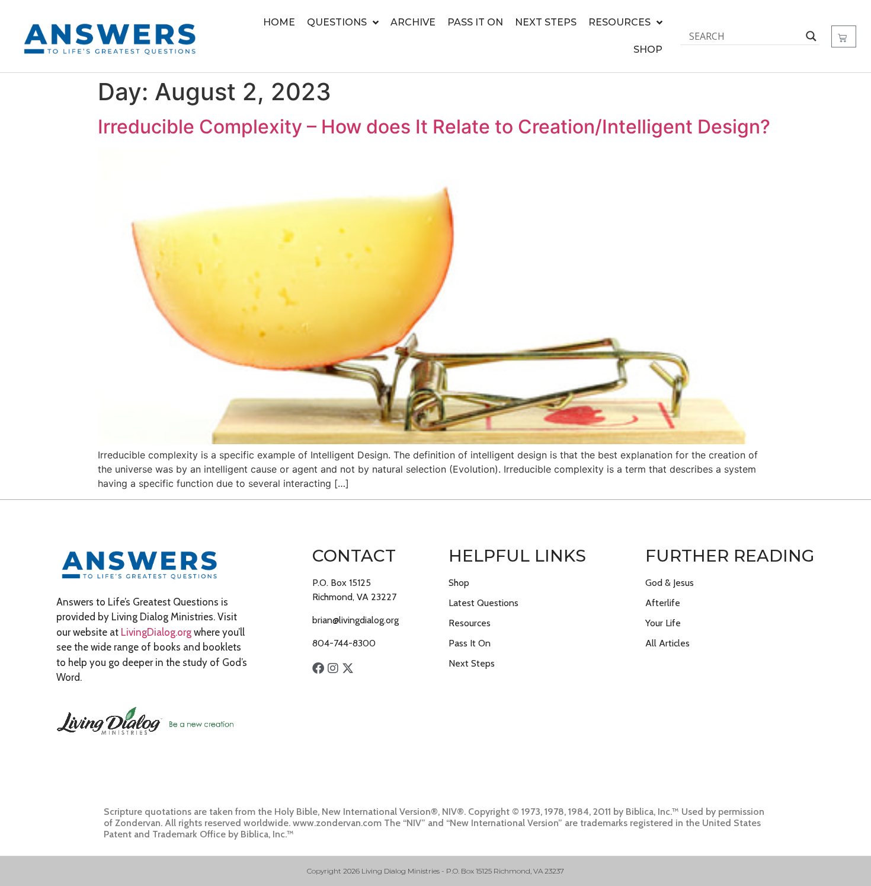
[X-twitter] (348, 668)
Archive (413, 22)
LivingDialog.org (156, 632)
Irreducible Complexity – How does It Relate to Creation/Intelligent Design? (434, 126)
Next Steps (546, 22)
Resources (619, 22)
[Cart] (843, 36)
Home (279, 22)
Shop (647, 49)
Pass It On (475, 22)
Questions (337, 22)
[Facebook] (318, 668)
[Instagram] (333, 668)
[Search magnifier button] (811, 36)
